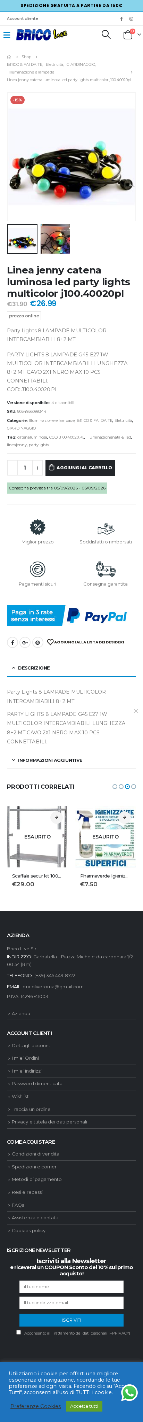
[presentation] (15, 157)
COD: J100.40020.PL (66, 437)
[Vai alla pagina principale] (9, 57)
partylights (39, 444)
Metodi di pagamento (37, 1179)
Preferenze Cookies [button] (35, 1406)
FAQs (18, 1205)
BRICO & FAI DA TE (94, 420)
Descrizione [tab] (34, 668)
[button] (115, 786)
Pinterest (37, 642)
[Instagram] (131, 18)
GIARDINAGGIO (21, 428)
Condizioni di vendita (35, 1154)
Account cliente (22, 18)
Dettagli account (31, 1045)
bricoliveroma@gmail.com (53, 986)
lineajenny (17, 444)
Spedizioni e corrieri (35, 1166)
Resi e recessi (27, 1192)
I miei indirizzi (27, 1071)
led (128, 437)
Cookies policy (28, 1230)
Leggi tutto (56, 817)
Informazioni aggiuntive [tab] (50, 760)
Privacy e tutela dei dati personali (49, 1122)
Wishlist (20, 1096)
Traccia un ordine (31, 1109)
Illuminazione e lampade (52, 420)
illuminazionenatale (105, 437)
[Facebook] (121, 18)
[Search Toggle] (106, 34)
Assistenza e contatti (35, 1217)
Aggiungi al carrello (84, 467)
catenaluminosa (32, 437)
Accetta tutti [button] (84, 1406)
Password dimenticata (37, 1083)
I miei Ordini (25, 1058)
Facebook (12, 642)
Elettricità (123, 420)
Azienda (21, 1013)
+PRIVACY (119, 1333)
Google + (25, 642)
